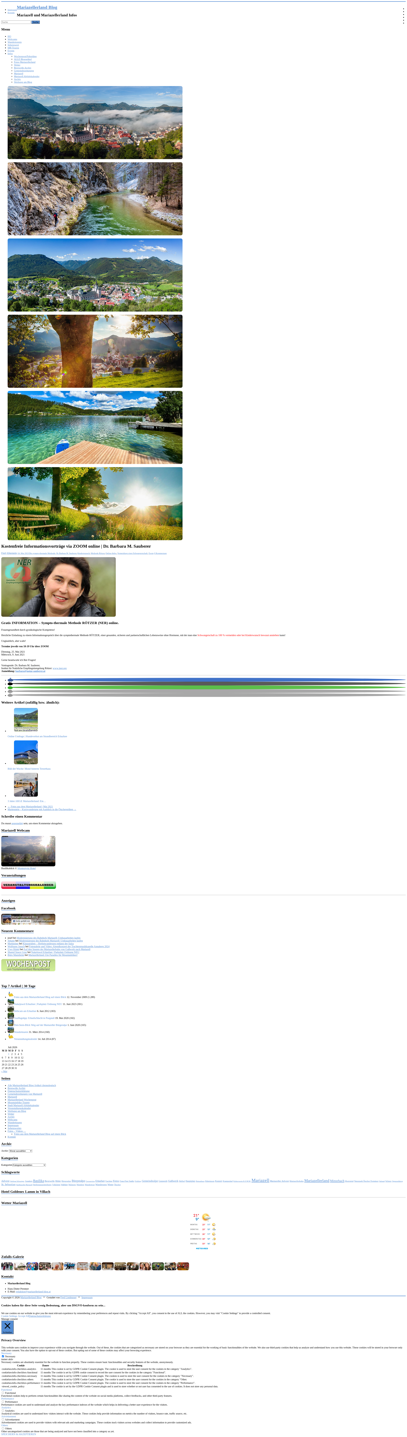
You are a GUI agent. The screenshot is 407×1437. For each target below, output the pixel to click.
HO (9, 36)
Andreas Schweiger (17, 1181)
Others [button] (4, 1425)
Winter (110, 1184)
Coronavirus (90, 1181)
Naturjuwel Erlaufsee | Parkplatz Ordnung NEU (55, 952)
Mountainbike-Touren (19, 1102)
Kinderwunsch (83, 553)
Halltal (182, 1181)
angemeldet (17, 823)
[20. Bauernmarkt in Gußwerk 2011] (145, 1269)
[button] (10, 680)
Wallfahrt (64, 1185)
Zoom (151, 553)
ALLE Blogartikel (23, 59)
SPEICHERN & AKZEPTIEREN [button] (18, 1434)
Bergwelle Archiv (22, 68)
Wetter (17, 65)
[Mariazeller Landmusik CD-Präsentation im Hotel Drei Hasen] (133, 1269)
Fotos (116, 1180)
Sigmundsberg (397, 1181)
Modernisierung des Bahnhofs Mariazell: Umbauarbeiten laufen (48, 938)
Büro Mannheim (16, 955)
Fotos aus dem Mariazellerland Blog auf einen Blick (40, 1134)
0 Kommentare (160, 553)
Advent (5, 1180)
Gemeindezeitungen (24, 70)
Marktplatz (13, 943)
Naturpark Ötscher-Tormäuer (366, 1181)
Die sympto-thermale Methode (42, 553)
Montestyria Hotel (26, 868)
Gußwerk (173, 1180)
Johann (11, 940)
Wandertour (90, 1184)
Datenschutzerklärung (19, 1091)
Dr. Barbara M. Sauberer (66, 553)
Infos (10, 53)
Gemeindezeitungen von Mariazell (25, 1094)
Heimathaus (200, 1181)
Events (11, 50)
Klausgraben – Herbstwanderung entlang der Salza (48, 943)
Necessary (10, 1356)
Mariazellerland (316, 1180)
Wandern (80, 1184)
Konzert (218, 1181)
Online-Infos (111, 553)
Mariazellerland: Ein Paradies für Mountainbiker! (53, 955)
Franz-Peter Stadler (127, 1181)
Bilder (58, 1181)
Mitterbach (337, 1180)
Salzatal (382, 1181)
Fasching (108, 1181)
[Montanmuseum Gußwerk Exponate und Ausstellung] (108, 1269)
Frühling (138, 1181)
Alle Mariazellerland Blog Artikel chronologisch (32, 1085)
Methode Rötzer (98, 553)
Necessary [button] (6, 1353)
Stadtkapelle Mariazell (24, 1185)
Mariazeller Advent (279, 1181)
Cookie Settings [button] (9, 1316)
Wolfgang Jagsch (16, 946)
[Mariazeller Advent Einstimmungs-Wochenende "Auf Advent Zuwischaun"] (20, 1269)
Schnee (388, 1181)
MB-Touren (13, 48)
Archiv (17, 79)
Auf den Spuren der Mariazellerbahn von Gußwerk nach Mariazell (57, 949)
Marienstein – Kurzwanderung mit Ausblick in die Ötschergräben (42, 809)
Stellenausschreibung (42, 1185)
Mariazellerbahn (297, 1181)
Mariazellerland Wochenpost (22, 1099)
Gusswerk (163, 1181)
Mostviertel (349, 1181)
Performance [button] (7, 1398)
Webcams (12, 39)
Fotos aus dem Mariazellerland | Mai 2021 (30, 806)
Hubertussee (209, 1181)
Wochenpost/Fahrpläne (25, 56)
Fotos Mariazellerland (24, 62)
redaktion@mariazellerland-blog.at (33, 1291)
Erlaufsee (100, 1180)
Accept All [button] (23, 1316)
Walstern (72, 1185)
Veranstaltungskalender (19, 1108)
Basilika (38, 1181)
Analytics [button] (6, 1407)
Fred (3, 553)
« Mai (4, 1071)
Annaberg (28, 1181)
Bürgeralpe (66, 1181)
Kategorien (6, 1165)
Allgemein (11, 553)
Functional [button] (6, 1389)
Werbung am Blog (23, 82)
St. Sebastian (8, 1184)
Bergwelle (50, 1181)
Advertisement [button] (8, 1416)
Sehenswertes (14, 1128)
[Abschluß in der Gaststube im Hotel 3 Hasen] (120, 1269)
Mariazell (18, 73)
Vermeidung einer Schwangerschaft (132, 553)
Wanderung (101, 1184)
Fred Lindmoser (68, 1297)
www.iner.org (60, 668)
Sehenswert (13, 45)
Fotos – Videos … (17, 1131)
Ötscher (117, 1184)
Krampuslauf (228, 1181)
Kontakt (11, 12)
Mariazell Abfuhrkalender (26, 76)
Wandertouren (15, 42)
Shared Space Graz (17, 952)
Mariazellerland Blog (37, 7)
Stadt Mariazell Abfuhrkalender (23, 1105)
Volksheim (56, 1185)
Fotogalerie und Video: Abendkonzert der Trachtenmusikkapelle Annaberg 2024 (69, 946)
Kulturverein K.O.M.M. (242, 1181)
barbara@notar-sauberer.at (30, 671)
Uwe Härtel (13, 949)
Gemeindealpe (150, 1180)
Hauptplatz (190, 1181)
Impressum (12, 10)
